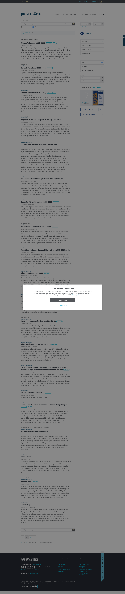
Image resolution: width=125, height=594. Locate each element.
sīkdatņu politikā (76, 295)
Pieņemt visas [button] (62, 300)
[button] (62, 305)
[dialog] (62, 297)
